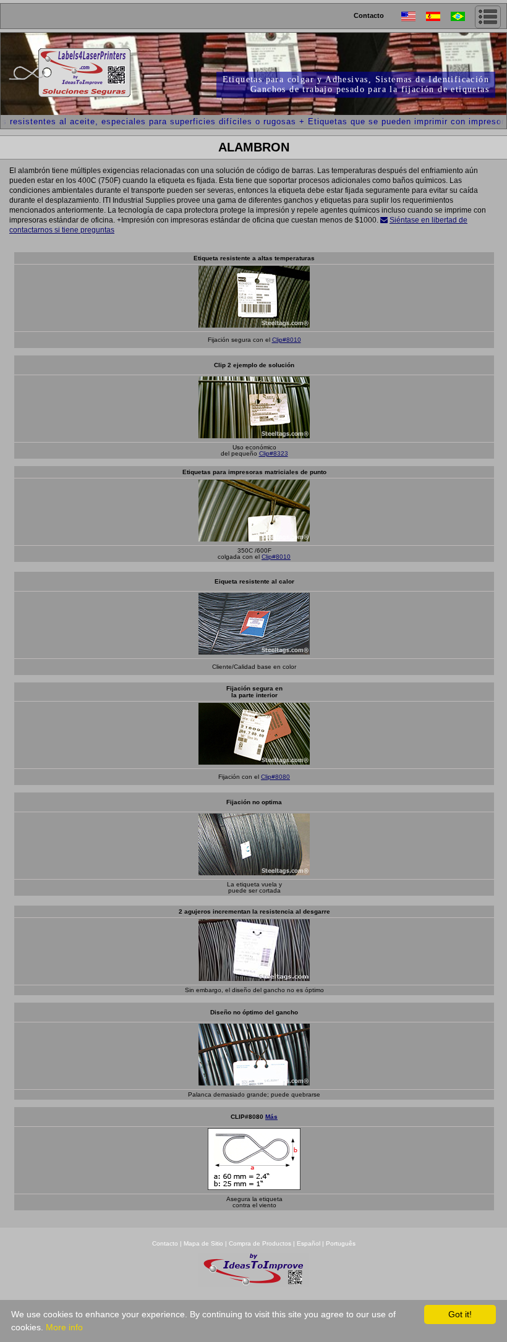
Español (308, 1243)
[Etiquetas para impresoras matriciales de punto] (254, 538)
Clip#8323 (273, 453)
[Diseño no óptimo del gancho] (254, 1082)
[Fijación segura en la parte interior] (254, 761)
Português (341, 1243)
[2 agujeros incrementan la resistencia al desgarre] (254, 977)
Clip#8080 (275, 776)
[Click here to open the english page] (413, 16)
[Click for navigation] (488, 17)
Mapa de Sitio (204, 1243)
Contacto (369, 15)
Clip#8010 (286, 339)
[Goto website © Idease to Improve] (253, 1283)
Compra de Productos (260, 1243)
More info (64, 1327)
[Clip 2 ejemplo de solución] (254, 435)
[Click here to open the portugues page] (463, 16)
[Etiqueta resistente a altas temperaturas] (254, 324)
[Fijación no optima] (254, 872)
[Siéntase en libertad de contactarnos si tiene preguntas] (384, 220)
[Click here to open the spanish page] (438, 16)
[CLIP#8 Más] (254, 1186)
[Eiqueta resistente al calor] (254, 651)
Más (271, 1116)
